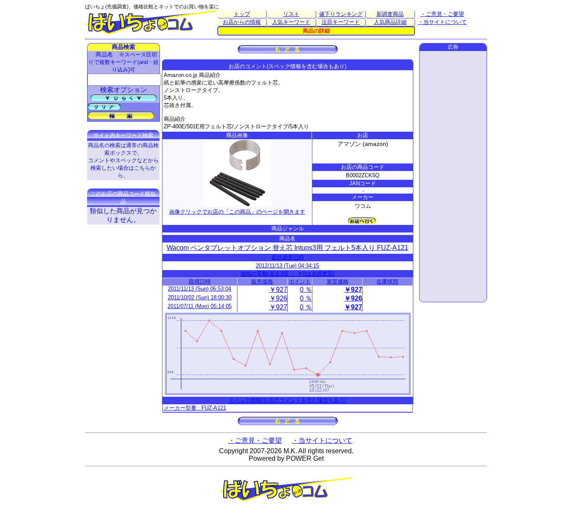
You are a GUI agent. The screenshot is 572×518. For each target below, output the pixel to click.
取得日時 (200, 281)
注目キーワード (341, 22)
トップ (242, 14)
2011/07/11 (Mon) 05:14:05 (199, 306)
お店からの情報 (242, 22)
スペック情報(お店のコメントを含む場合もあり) (287, 400)
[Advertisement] (453, 176)
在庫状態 (387, 281)
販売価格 (262, 281)
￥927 (278, 289)
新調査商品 (390, 14)
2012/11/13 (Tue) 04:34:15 (287, 266)
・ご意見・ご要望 (442, 14)
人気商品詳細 (390, 22)
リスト (291, 14)
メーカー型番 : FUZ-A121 (195, 408)
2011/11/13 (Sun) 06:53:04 (199, 289)
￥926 (278, 298)
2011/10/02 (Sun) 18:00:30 (200, 297)
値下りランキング (341, 14)
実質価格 (337, 281)
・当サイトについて (442, 22)
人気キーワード (291, 22)
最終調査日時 (287, 257)
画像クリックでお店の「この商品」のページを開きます (237, 212)
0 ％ (306, 289)
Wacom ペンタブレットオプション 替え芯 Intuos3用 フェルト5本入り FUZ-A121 (287, 247)
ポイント (300, 281)
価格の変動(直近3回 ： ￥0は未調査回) (287, 273)
